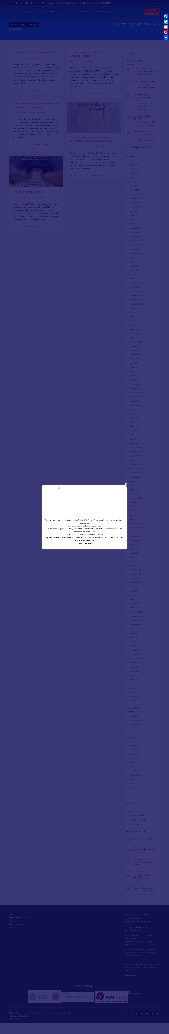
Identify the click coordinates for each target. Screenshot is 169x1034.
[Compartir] (165, 37)
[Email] (165, 27)
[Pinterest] (165, 32)
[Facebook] (165, 16)
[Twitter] (165, 21)
